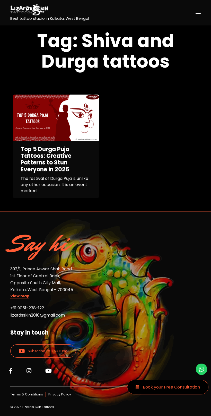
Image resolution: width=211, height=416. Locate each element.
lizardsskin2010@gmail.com (37, 315)
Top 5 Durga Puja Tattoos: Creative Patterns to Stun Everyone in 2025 (46, 159)
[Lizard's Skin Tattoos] (49, 9)
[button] (19, 296)
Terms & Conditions (26, 394)
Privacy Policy (59, 394)
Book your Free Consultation (171, 387)
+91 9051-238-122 (27, 308)
